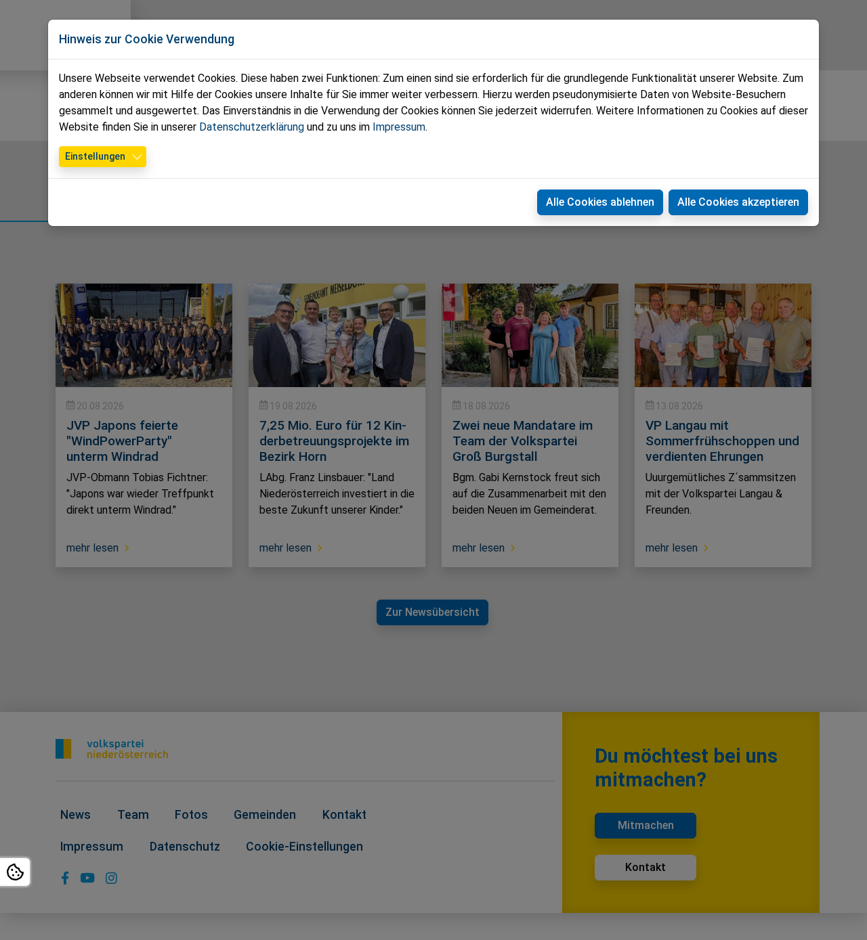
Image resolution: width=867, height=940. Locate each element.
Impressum (399, 126)
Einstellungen (95, 156)
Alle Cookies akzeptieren (738, 202)
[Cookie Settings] (15, 872)
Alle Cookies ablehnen (600, 202)
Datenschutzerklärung (251, 126)
